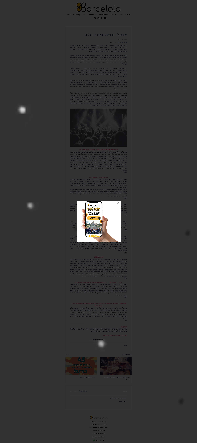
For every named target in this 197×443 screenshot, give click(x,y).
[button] (118, 202)
